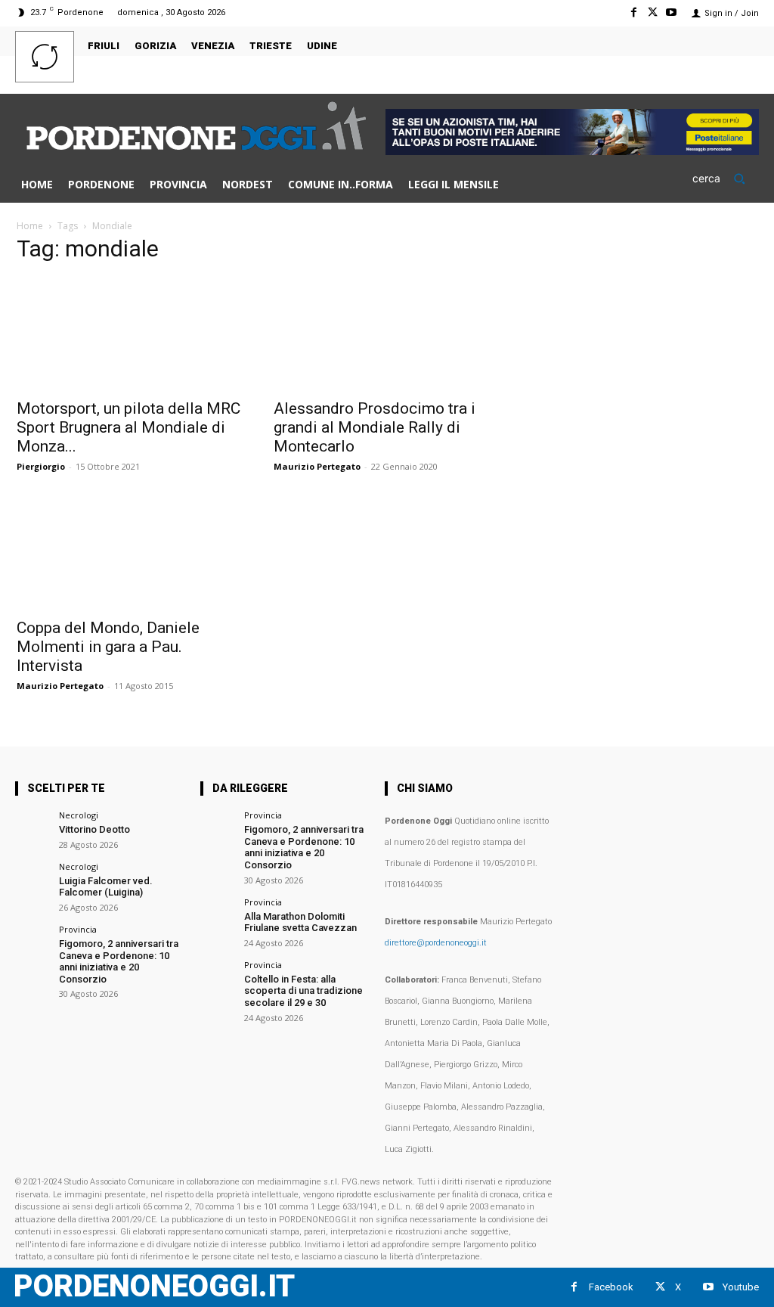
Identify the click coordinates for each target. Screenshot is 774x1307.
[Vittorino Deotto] (32, 828)
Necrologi (78, 815)
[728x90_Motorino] (572, 151)
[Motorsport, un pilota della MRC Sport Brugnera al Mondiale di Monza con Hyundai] (130, 334)
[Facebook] (633, 12)
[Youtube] (671, 12)
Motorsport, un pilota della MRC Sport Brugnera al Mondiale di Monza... (128, 427)
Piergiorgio (41, 466)
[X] (652, 12)
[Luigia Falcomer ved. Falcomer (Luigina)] (32, 879)
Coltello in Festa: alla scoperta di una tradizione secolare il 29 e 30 (303, 990)
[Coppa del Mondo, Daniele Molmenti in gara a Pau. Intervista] (130, 553)
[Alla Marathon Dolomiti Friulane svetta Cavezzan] (217, 915)
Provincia (78, 929)
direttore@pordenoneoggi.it (436, 943)
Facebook (611, 1287)
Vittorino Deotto (94, 829)
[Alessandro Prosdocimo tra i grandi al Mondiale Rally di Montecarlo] (387, 334)
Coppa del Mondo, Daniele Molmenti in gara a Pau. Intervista (108, 647)
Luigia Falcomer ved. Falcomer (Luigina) (106, 887)
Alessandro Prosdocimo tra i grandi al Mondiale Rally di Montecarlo (374, 427)
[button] (725, 178)
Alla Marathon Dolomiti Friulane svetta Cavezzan (300, 922)
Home (30, 225)
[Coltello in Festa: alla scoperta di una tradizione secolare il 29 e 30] (217, 978)
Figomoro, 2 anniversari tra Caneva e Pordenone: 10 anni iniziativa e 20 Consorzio (118, 961)
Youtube (741, 1287)
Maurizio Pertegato (317, 466)
